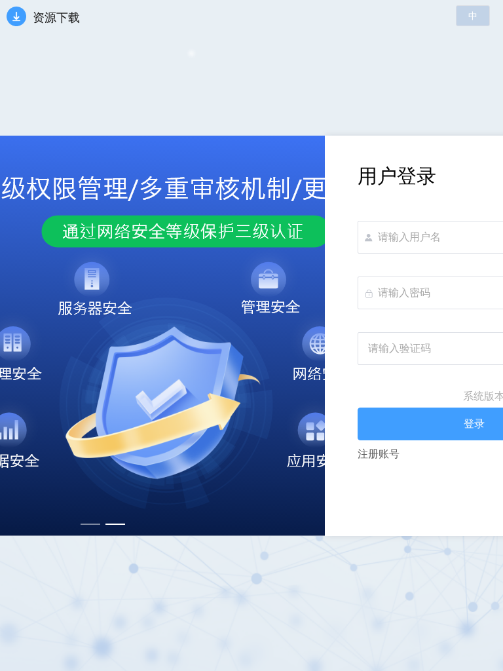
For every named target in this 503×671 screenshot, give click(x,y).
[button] (473, 15)
